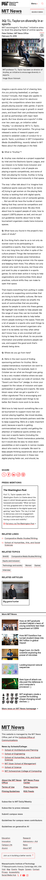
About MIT (27, 848)
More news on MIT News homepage (19, 708)
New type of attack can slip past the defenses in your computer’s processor (31, 683)
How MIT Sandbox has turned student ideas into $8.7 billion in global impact (31, 639)
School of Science (13, 767)
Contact (36, 869)
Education (6, 838)
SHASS (5, 556)
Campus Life (7, 845)
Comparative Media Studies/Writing (21, 538)
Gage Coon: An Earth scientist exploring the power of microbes (30, 652)
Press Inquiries (30, 787)
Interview (6, 570)
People (21, 869)
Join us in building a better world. (17, 856)
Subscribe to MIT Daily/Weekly (17, 801)
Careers (28, 869)
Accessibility (14, 872)
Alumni (5, 848)
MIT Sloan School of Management (20, 763)
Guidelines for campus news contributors (22, 820)
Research (27, 838)
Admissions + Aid (30, 841)
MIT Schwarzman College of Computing (23, 771)
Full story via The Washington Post (20, 524)
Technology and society (12, 565)
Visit (4, 869)
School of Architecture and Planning (21, 750)
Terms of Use (8, 787)
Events (14, 869)
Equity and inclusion (11, 561)
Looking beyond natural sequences (30, 666)
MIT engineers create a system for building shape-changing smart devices (30, 698)
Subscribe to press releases (15, 808)
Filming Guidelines (11, 791)
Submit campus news (12, 814)
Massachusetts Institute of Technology (18, 864)
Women (28, 565)
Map (8, 869)
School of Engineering (15, 754)
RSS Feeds (28, 791)
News (25, 845)
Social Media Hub (9, 875)
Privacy (5, 872)
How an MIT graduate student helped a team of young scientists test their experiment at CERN (31, 625)
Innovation (6, 841)
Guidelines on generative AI (15, 826)
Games (37, 565)
